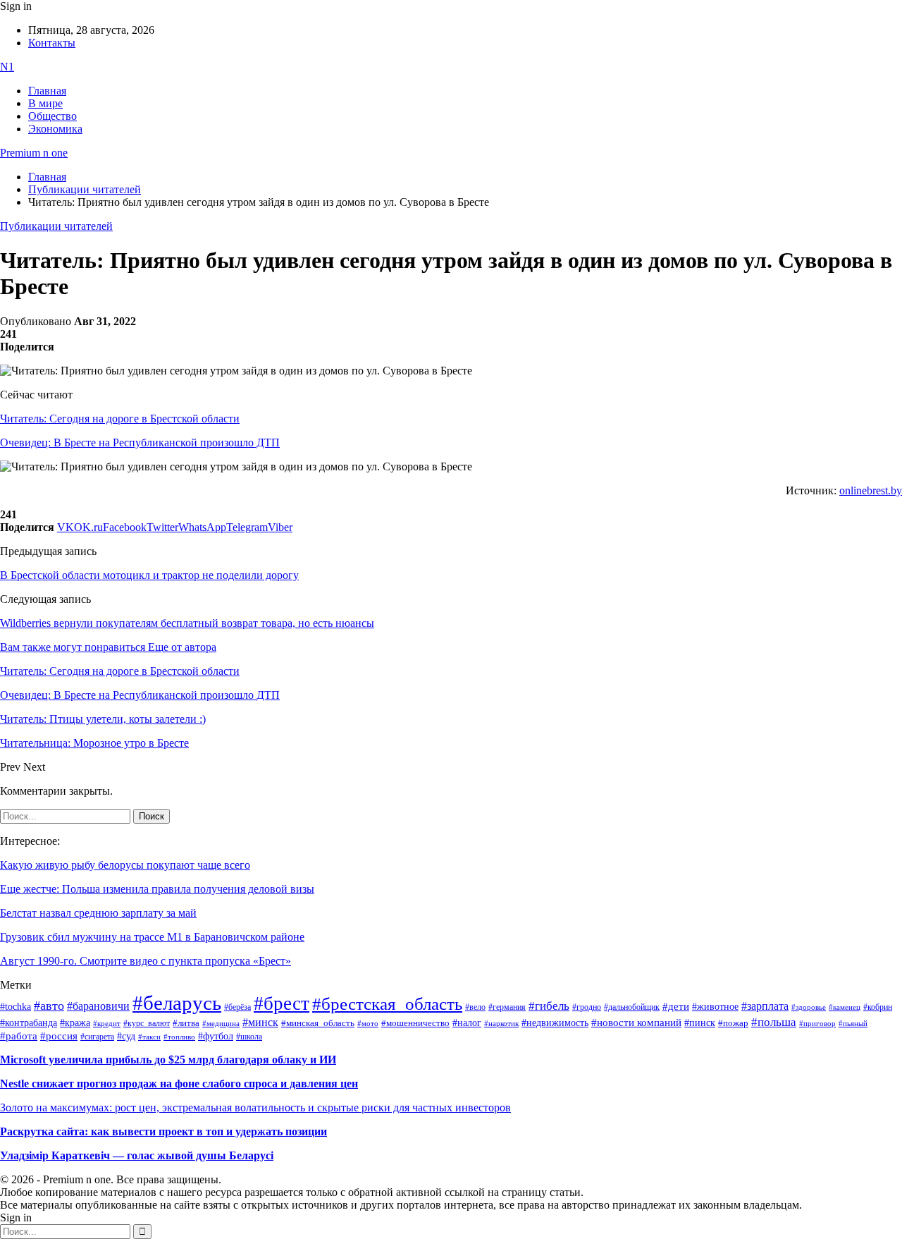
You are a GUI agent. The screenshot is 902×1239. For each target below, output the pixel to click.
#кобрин (877, 1007)
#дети (675, 1006)
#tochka (15, 1006)
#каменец (844, 1007)
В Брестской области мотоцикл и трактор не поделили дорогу (149, 575)
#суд (126, 1036)
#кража (75, 1023)
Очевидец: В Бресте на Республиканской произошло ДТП (140, 442)
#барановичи (98, 1006)
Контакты (51, 43)
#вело (475, 1007)
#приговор (817, 1023)
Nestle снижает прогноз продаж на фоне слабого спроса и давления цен (179, 1084)
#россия (59, 1036)
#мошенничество (415, 1023)
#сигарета (97, 1037)
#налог (466, 1022)
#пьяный (853, 1023)
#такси (149, 1037)
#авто (49, 1006)
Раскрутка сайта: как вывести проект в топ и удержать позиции (163, 1131)
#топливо (179, 1036)
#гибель (549, 1006)
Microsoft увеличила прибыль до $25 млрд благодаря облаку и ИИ (168, 1060)
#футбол (215, 1036)
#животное (715, 1006)
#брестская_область (387, 1003)
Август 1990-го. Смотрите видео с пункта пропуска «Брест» (145, 961)
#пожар (733, 1023)
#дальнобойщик (632, 1007)
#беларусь (176, 1002)
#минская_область (317, 1023)
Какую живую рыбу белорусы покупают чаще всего (125, 865)
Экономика (55, 129)
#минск (260, 1022)
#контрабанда (28, 1023)
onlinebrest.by (870, 490)
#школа (249, 1037)
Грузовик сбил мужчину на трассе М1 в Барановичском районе (152, 937)
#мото (367, 1023)
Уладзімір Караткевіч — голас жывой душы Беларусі (136, 1155)
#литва (186, 1023)
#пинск (699, 1023)
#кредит (107, 1023)
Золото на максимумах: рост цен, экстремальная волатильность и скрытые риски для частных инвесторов (255, 1107)
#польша (773, 1022)
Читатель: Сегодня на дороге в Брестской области (120, 419)
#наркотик (501, 1023)
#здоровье (808, 1007)
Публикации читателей (56, 226)
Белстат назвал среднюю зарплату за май (98, 913)
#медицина (221, 1023)
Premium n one (34, 153)
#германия (507, 1007)
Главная (47, 91)
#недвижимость (554, 1023)
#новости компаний (636, 1022)
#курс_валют (146, 1023)
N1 (7, 67)
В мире (45, 103)
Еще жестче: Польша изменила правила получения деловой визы (157, 889)
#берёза (237, 1007)
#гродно (586, 1007)
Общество (52, 116)
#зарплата (765, 1006)
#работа (18, 1036)
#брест (281, 1003)
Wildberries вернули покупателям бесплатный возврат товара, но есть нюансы (187, 623)
